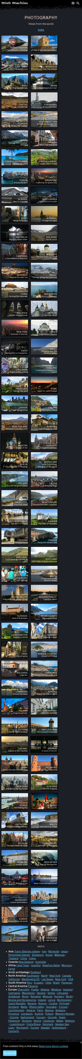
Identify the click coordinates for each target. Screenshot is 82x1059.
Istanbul (68, 989)
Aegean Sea (62, 1024)
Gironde (52, 1017)
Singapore (38, 954)
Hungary (59, 996)
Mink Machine (23, 3)
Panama (33, 986)
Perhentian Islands (19, 954)
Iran (44, 951)
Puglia (35, 989)
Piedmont (14, 1020)
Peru (29, 982)
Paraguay (67, 982)
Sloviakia (51, 1006)
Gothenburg (59, 1027)
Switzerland (27, 1017)
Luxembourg (17, 1024)
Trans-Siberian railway (27, 951)
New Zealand (26, 961)
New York (54, 975)
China (23, 958)
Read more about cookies (53, 1046)
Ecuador (39, 982)
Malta (24, 1006)
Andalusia (14, 996)
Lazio (11, 1027)
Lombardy (27, 1013)
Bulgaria (60, 1010)
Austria (39, 1013)
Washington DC (31, 979)
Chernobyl (23, 989)
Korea (49, 954)
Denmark (47, 1024)
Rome (25, 996)
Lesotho (36, 965)
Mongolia (53, 951)
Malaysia (59, 954)
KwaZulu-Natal (51, 965)
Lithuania (62, 993)
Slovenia (27, 1020)
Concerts (13, 1031)
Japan (64, 951)
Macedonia (28, 993)
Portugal (64, 1003)
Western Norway (65, 1013)
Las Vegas (47, 979)
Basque (49, 1010)
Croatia (53, 1003)
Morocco (67, 965)
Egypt (11, 968)
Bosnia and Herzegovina (22, 1000)
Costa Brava (33, 1024)
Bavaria (32, 1003)
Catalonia (48, 1020)
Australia (40, 961)
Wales (59, 1020)
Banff (44, 975)
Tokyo (32, 958)
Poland (49, 1013)
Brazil (56, 982)
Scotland (13, 1006)
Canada (66, 975)
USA (70, 979)
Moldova (56, 989)
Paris (40, 1010)
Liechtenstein (16, 1010)
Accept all (9, 1053)
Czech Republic (17, 1003)
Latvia (51, 1000)
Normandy (22, 1027)
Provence (13, 1013)
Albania (44, 989)
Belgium (70, 1020)
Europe (35, 1027)
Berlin (69, 996)
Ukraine (41, 993)
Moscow (47, 996)
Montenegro (64, 1000)
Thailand (13, 958)
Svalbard (36, 972)
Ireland (42, 1000)
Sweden (45, 1027)
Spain (62, 1017)
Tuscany (41, 1017)
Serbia (51, 993)
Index (41, 29)
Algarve (30, 1010)
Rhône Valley (36, 1006)
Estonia (14, 1017)
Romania (36, 996)
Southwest (32, 975)
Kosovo (42, 1003)
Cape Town (22, 965)
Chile (48, 982)
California (14, 979)
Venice (37, 1020)
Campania (14, 993)
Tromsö (63, 1006)
